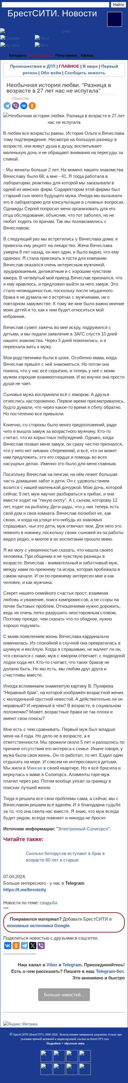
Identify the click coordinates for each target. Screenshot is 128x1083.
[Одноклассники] (32, 105)
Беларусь (18, 55)
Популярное (66, 55)
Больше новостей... (64, 994)
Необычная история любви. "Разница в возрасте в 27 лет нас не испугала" (59, 88)
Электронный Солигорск (83, 828)
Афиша (86, 55)
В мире (90, 66)
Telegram (72, 964)
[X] (32, 945)
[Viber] (15, 105)
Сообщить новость (85, 72)
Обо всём (51, 72)
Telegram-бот (110, 971)
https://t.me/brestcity (24, 889)
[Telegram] (7, 105)
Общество (20, 98)
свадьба (48, 902)
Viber (51, 964)
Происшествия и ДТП (32, 66)
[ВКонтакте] (23, 105)
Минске (35, 767)
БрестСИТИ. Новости (52, 13)
